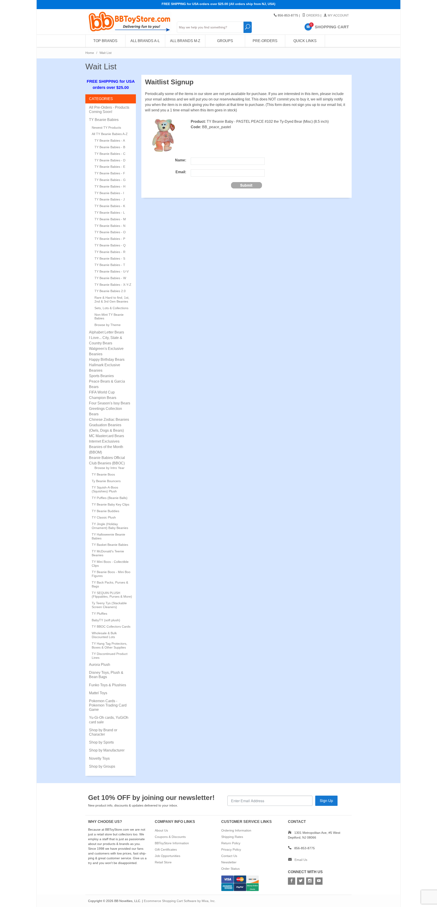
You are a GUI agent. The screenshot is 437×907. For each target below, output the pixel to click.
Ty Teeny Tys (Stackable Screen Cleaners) (109, 605)
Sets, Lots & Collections (111, 308)
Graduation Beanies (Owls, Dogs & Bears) (106, 427)
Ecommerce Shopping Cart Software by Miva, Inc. (180, 901)
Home (89, 53)
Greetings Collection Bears (105, 411)
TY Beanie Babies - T (109, 265)
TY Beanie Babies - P (109, 239)
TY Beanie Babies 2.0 (110, 291)
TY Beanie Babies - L (109, 212)
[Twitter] (300, 881)
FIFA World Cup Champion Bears (102, 395)
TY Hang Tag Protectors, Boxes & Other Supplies (109, 645)
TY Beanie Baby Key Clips (110, 504)
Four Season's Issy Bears (109, 403)
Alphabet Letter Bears (106, 332)
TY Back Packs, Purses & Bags (110, 584)
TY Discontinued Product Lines (109, 655)
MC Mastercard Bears (106, 436)
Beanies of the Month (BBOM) (106, 449)
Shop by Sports (101, 742)
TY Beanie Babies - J (109, 199)
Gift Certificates (166, 849)
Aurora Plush (99, 664)
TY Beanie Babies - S (109, 258)
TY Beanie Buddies (105, 511)
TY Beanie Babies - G (110, 180)
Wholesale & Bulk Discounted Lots (104, 635)
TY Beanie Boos (103, 474)
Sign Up (326, 800)
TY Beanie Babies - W (110, 278)
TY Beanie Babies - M (110, 219)
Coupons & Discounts (170, 837)
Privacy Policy (231, 849)
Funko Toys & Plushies (107, 685)
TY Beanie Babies (104, 120)
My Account (338, 15)
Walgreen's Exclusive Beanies (106, 351)
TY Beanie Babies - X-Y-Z (112, 284)
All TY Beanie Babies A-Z (110, 134)
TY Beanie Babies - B (109, 147)
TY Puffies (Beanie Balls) (109, 498)
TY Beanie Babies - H (109, 186)
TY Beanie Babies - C (109, 153)
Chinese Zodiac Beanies (109, 419)
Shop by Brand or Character (103, 732)
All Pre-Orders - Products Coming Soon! (109, 109)
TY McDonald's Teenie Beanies (108, 553)
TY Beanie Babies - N (109, 226)
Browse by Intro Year (109, 468)
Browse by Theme (107, 325)
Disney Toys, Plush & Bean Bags (106, 675)
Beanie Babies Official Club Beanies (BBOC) (107, 460)
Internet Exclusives (104, 441)
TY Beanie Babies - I (109, 193)
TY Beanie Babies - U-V (111, 271)
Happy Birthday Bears (106, 359)
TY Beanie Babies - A (109, 140)
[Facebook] (291, 881)
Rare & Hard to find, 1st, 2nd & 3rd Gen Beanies (111, 299)
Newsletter (228, 862)
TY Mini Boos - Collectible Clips (110, 563)
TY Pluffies (99, 613)
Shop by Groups (102, 766)
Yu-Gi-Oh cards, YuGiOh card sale (108, 720)
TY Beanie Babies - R (109, 252)
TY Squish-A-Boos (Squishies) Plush (105, 489)
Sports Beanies (101, 376)
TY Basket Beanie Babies (110, 544)
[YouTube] (319, 881)
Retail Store (163, 862)
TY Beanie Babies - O (110, 232)
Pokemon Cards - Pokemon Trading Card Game (108, 705)
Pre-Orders (265, 41)
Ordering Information (236, 830)
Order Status (230, 868)
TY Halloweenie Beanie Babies (108, 536)
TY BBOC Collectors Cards (111, 626)
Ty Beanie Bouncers (106, 481)
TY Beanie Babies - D (109, 160)
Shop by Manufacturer (106, 750)
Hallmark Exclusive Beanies (104, 367)
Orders (312, 15)
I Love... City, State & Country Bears (105, 340)
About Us (161, 830)
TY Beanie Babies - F (109, 173)
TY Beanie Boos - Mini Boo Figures (111, 574)
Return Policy (230, 843)
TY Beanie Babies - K (109, 206)
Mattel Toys (98, 693)
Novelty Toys (99, 758)
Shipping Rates (232, 837)
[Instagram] (309, 881)
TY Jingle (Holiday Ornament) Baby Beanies (110, 526)
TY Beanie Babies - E (109, 166)
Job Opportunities (167, 856)
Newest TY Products (106, 127)
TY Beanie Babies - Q (110, 245)
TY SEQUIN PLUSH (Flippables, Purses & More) (112, 595)
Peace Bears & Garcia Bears (107, 384)
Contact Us (229, 856)
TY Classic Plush (104, 517)
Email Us (301, 860)
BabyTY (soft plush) (106, 620)
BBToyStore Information (172, 843)
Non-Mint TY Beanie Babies (109, 316)
